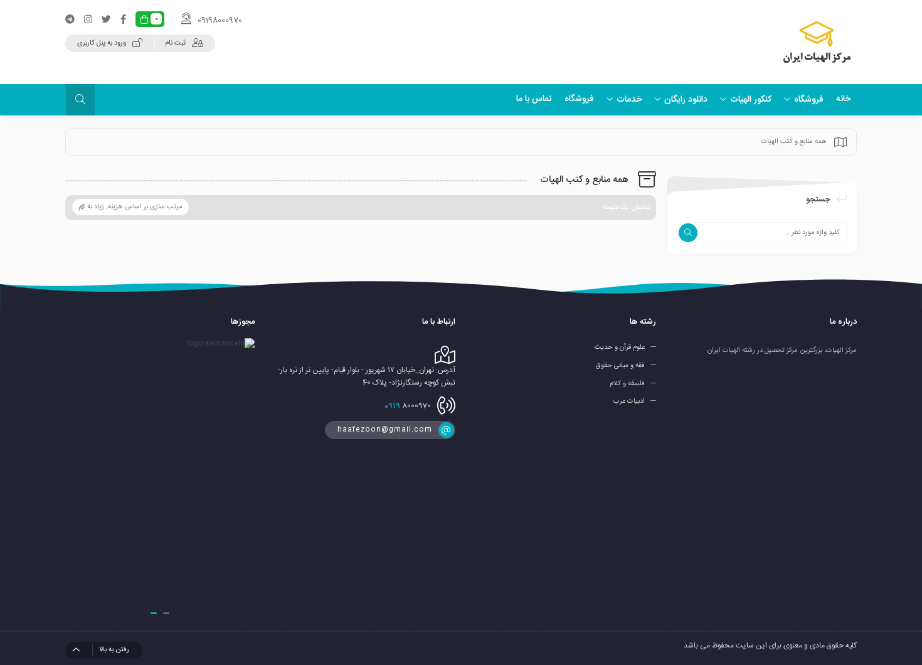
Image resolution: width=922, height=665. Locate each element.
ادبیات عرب (629, 401)
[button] (166, 613)
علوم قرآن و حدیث (620, 347)
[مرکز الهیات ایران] (817, 42)
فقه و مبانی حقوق (620, 365)
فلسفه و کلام (627, 383)
